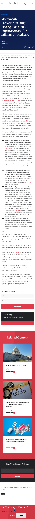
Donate (17, 323)
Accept (21, 515)
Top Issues (4, 503)
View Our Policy (7, 511)
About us (17, 500)
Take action (17, 503)
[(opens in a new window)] (25, 47)
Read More (9, 372)
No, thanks (12, 515)
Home (2, 500)
